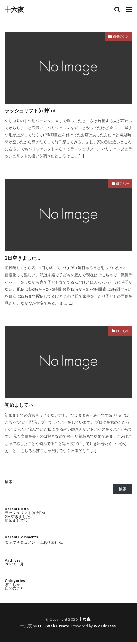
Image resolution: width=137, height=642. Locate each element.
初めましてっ (19, 405)
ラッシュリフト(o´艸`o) (30, 110)
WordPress (105, 626)
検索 (8, 481)
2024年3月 (14, 564)
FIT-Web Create (53, 626)
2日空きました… (22, 258)
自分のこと (121, 36)
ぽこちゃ (122, 183)
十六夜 (14, 9)
